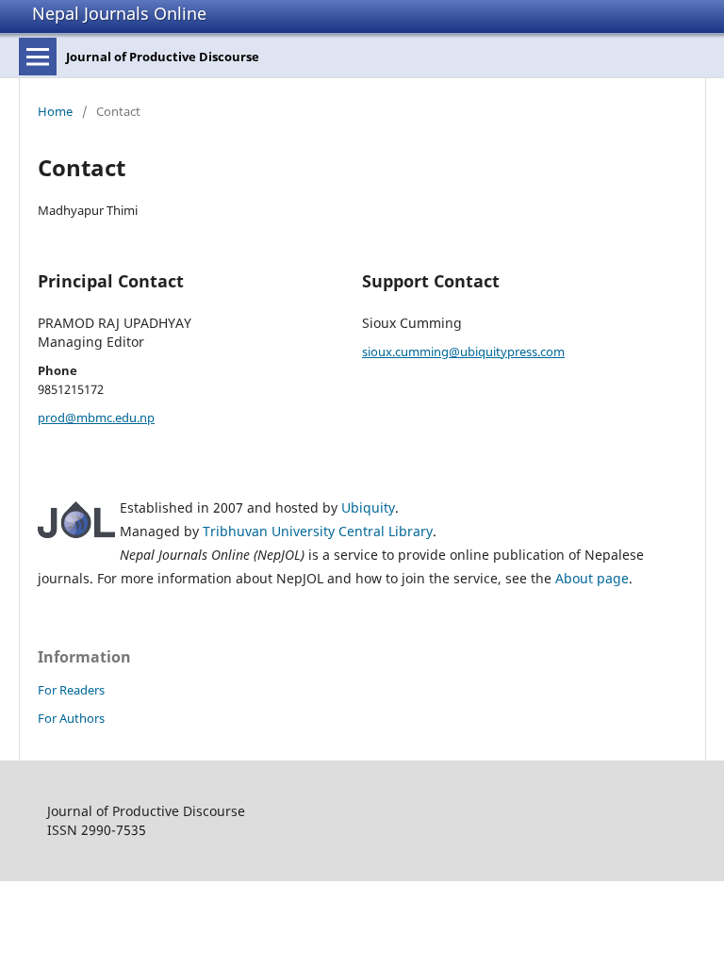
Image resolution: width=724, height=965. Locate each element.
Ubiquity (368, 507)
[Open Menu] (38, 56)
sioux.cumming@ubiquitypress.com (463, 351)
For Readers (71, 689)
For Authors (71, 718)
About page (592, 578)
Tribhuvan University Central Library (318, 531)
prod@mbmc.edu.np (96, 417)
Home (55, 111)
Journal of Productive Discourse (162, 56)
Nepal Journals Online (119, 13)
